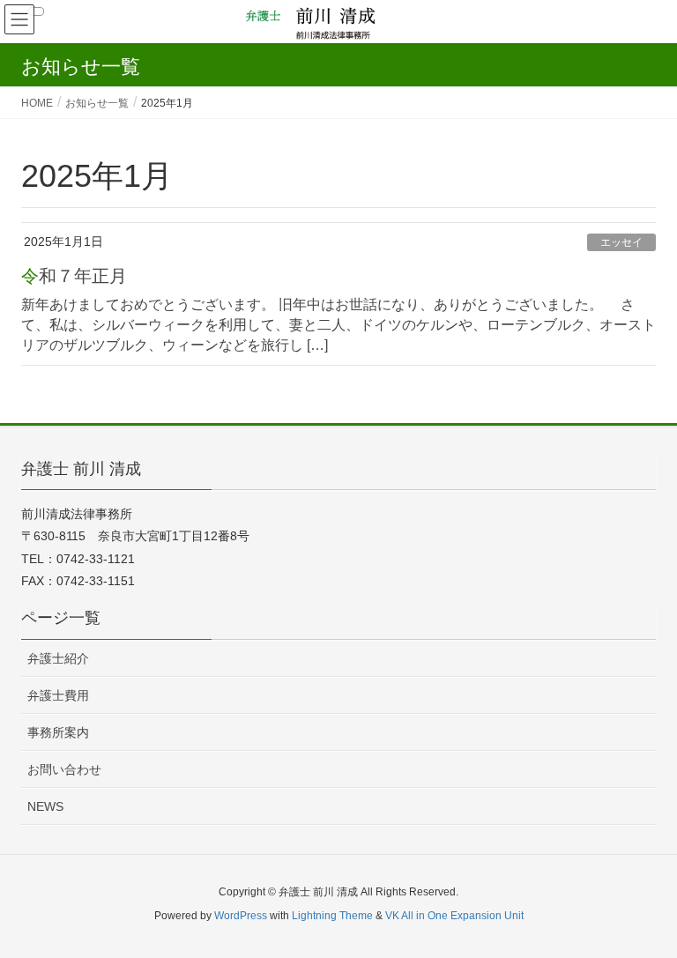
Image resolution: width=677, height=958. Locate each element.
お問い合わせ (64, 769)
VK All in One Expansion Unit (454, 916)
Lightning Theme (332, 916)
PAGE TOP (643, 913)
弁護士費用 (58, 695)
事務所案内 (58, 732)
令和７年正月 (74, 276)
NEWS (45, 806)
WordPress (240, 916)
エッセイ (621, 242)
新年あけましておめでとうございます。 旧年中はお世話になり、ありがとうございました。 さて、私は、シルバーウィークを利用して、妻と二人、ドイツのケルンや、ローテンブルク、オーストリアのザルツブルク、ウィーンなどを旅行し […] (338, 325)
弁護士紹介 (58, 658)
